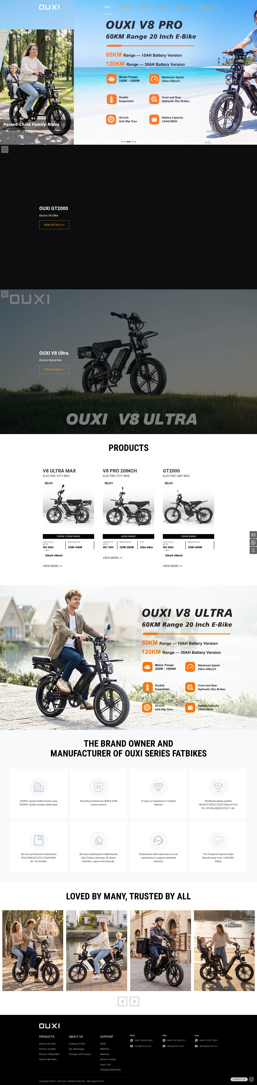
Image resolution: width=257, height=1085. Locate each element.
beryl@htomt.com (143, 1046)
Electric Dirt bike (47, 1043)
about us (143, 7)
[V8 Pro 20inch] (128, 506)
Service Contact (108, 1059)
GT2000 (171, 471)
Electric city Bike (47, 1049)
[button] (122, 1001)
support (162, 7)
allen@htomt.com (175, 1046)
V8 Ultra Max (59, 471)
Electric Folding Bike (49, 1054)
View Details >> (54, 224)
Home (107, 7)
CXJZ (101, 1081)
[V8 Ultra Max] (68, 506)
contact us (182, 7)
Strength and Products (80, 1054)
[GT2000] (188, 506)
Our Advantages (76, 1049)
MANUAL (104, 1049)
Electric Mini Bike (48, 1059)
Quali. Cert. (105, 1064)
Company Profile (77, 1043)
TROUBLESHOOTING (110, 1069)
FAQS (103, 1043)
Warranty (104, 1054)
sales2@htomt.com (208, 1046)
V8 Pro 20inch (120, 471)
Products (124, 7)
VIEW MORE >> (52, 566)
